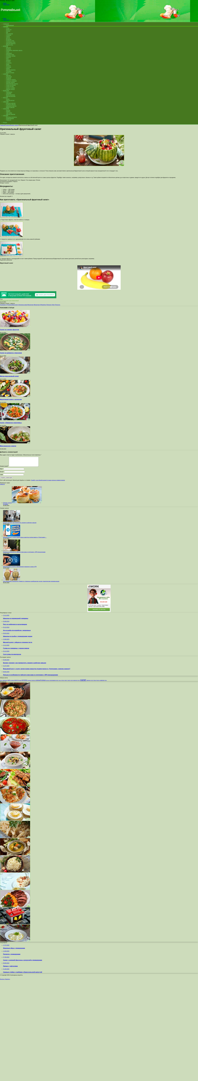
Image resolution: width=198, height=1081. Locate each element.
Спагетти (8, 63)
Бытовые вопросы (11, 117)
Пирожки (8, 93)
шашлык (102, 680)
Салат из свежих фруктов (9, 329)
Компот (8, 111)
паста (68, 680)
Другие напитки (10, 114)
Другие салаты (10, 89)
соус (92, 680)
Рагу (7, 58)
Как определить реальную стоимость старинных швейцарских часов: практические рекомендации (31, 581)
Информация (10, 25)
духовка (12, 680)
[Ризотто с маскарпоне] (15, 889)
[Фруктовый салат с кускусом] (15, 396)
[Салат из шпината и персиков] (15, 350)
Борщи (8, 31)
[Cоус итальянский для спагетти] (15, 751)
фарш (94, 680)
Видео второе (10, 72)
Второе (5, 46)
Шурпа (8, 38)
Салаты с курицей (11, 81)
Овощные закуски (11, 106)
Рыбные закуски (11, 104)
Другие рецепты (10, 43)
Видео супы (9, 44)
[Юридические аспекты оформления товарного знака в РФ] (11, 565)
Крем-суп (8, 29)
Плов (7, 51)
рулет (78, 680)
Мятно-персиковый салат (9, 376)
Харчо (8, 36)
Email (2, 471)
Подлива (8, 71)
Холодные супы (10, 42)
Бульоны (8, 39)
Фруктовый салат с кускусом (11, 399)
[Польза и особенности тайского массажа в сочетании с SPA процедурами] (11, 550)
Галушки (8, 67)
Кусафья (5, 504)
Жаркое (8, 60)
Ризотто (8, 57)
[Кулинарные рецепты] (10, 16)
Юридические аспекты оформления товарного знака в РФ (20, 566)
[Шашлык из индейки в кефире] (15, 785)
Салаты (5, 74)
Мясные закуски (10, 103)
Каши (7, 64)
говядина (4, 680)
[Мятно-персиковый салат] (15, 373)
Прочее (5, 115)
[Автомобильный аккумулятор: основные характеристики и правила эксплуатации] (15, 924)
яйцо (106, 680)
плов (72, 680)
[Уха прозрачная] (15, 854)
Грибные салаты (11, 79)
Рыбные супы (10, 40)
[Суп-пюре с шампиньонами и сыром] (15, 768)
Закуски (6, 101)
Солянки (8, 35)
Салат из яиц (10, 86)
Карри (8, 68)
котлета (24, 680)
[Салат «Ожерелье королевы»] (15, 419)
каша (20, 680)
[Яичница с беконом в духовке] (15, 699)
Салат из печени (11, 85)
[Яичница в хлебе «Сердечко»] (15, 820)
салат (10, 300)
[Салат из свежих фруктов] (15, 326)
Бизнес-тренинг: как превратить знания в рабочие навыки (19, 522)
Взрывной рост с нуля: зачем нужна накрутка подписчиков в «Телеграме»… (25, 537)
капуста (16, 680)
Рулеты (8, 61)
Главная (2, 125)
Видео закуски (10, 107)
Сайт (1, 474)
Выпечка (6, 90)
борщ (1, 680)
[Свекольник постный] (15, 733)
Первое (5, 26)
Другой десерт (10, 100)
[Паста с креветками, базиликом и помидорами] (15, 716)
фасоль (98, 680)
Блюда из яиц (10, 54)
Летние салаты (10, 82)
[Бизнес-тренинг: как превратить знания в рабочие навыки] (11, 521)
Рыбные (8, 49)
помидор (75, 680)
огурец (62, 680)
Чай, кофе (9, 113)
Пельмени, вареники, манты (14, 50)
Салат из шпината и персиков (11, 353)
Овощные (9, 53)
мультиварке (53, 680)
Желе (7, 99)
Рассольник (9, 33)
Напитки (6, 108)
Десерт (5, 97)
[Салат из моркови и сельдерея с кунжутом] (15, 872)
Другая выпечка (10, 96)
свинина (88, 680)
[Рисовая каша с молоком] (15, 941)
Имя (1, 469)
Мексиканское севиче (8, 446)
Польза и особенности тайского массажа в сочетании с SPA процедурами (24, 552)
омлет (65, 680)
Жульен (8, 65)
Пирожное (9, 92)
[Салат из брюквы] (15, 837)
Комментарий (4, 466)
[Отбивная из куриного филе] (15, 803)
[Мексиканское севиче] (15, 443)
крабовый (29, 680)
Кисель (8, 110)
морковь (47, 680)
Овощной (9, 76)
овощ (60, 680)
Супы (7, 28)
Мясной (8, 75)
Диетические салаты (12, 83)
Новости (8, 119)
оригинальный (4, 300)
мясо (57, 680)
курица (43, 680)
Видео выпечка (10, 94)
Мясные (8, 47)
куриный (38, 680)
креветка (33, 680)
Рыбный (8, 78)
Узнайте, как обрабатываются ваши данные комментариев (48, 480)
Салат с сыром (10, 88)
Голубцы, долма (10, 56)
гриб (8, 680)
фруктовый (15, 300)
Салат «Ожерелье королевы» (11, 423)
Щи (7, 32)
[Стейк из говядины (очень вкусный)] (15, 906)
